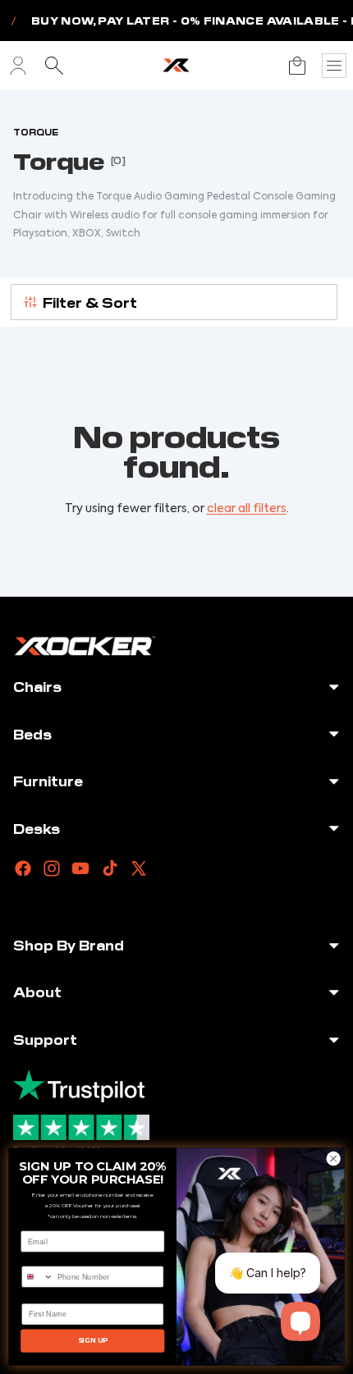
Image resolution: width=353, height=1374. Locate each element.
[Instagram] (52, 868)
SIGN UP (93, 1340)
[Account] (18, 66)
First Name (41, 1296)
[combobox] (37, 1276)
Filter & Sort (90, 302)
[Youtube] (80, 868)
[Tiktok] (110, 868)
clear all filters (247, 509)
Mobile (33, 1258)
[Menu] (334, 66)
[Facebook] (23, 868)
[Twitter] (139, 868)
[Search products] (54, 66)
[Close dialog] (333, 1158)
